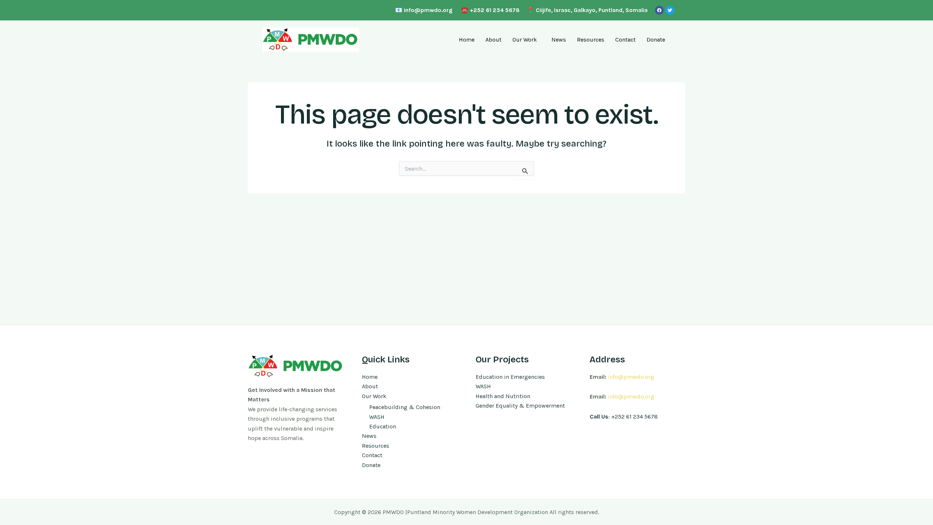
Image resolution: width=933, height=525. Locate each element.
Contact (625, 39)
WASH (376, 416)
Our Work (524, 39)
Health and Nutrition (503, 396)
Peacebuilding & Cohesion (404, 407)
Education (382, 426)
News (558, 39)
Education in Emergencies (510, 376)
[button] (526, 39)
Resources (590, 39)
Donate (656, 39)
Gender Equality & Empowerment (520, 405)
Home (467, 39)
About (493, 39)
